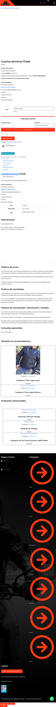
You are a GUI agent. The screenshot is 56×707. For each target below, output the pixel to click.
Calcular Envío (28, 129)
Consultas (5, 169)
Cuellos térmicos (10, 174)
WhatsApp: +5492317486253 (8, 87)
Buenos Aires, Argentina (7, 100)
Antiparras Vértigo (29, 429)
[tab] (29, 159)
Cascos (30, 516)
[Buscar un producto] (41, 3)
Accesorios (31, 603)
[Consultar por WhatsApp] (52, 699)
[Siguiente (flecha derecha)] (5, 706)
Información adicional (8, 160)
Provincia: (37, 122)
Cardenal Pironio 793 (6, 94)
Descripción (6, 158)
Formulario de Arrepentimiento (12, 671)
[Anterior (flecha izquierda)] (2, 706)
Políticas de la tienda (8, 167)
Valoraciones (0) (7, 163)
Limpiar (15, 111)
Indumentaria (7, 8)
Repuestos (31, 574)
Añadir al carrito (8, 138)
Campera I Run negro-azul (28, 380)
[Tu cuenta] (44, 3)
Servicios (31, 632)
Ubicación (5, 165)
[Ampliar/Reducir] (2, 704)
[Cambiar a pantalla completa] (5, 704)
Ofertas (31, 661)
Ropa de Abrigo (15, 8)
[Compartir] (9, 704)
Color (6, 109)
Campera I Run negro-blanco (28, 392)
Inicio (2, 8)
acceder (6, 229)
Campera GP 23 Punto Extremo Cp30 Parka (29, 441)
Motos (30, 487)
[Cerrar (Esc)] (13, 704)
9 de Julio (3, 97)
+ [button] (7, 134)
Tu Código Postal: (5, 122)
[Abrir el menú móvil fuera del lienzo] (54, 3)
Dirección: (3, 92)
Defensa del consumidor (6, 681)
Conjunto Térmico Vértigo (29, 417)
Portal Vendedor (10, 145)
